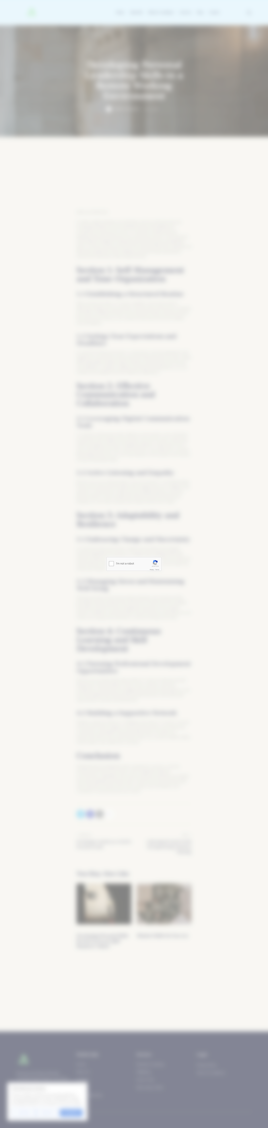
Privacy (152, 569)
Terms (157, 569)
